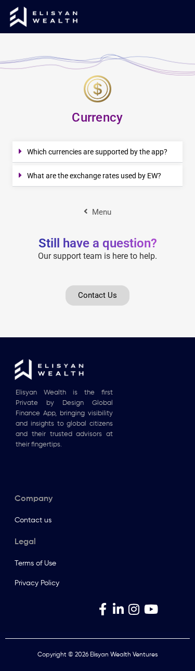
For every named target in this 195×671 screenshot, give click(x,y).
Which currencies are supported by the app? (97, 152)
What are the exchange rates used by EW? (94, 176)
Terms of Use (35, 563)
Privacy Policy (37, 583)
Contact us (33, 520)
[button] (97, 152)
